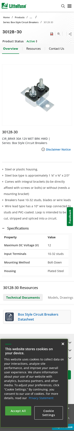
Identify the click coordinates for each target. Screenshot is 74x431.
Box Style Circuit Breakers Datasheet (38, 317)
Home (6, 17)
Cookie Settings (48, 413)
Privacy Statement (41, 398)
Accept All (18, 411)
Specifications (18, 228)
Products (19, 17)
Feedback (70, 216)
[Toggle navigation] (69, 6)
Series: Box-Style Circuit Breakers (20, 22)
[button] (37, 95)
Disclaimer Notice (58, 149)
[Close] (62, 343)
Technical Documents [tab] (23, 297)
